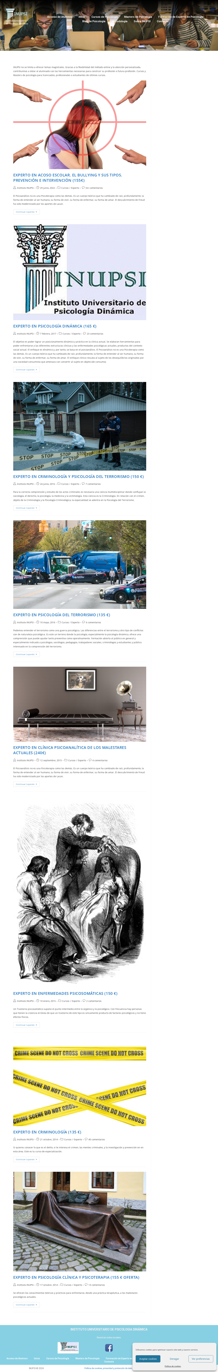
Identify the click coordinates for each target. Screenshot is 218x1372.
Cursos (65, 187)
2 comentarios (93, 1000)
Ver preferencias (201, 1358)
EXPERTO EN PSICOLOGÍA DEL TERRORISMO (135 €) (61, 614)
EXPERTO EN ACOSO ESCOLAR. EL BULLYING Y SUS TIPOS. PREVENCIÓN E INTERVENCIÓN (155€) (67, 177)
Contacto (163, 21)
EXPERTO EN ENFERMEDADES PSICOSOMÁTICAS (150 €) (65, 993)
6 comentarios (93, 622)
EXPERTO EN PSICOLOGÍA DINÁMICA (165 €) (55, 326)
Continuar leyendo (25, 212)
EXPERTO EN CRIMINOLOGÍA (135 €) (47, 1132)
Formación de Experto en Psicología (180, 16)
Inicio (82, 16)
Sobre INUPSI (142, 21)
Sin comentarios (94, 187)
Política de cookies (173, 1366)
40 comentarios (96, 1139)
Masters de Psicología (138, 16)
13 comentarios (96, 1284)
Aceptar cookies (148, 1358)
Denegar (174, 1358)
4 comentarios (100, 760)
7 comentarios (93, 483)
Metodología (119, 21)
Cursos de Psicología (104, 16)
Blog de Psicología (93, 21)
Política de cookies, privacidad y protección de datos (108, 1368)
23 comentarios (95, 333)
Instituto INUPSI (25, 187)
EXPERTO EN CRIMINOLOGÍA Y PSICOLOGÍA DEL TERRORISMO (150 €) (78, 476)
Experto (75, 187)
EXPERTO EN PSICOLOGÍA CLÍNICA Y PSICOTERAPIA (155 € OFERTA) (76, 1277)
